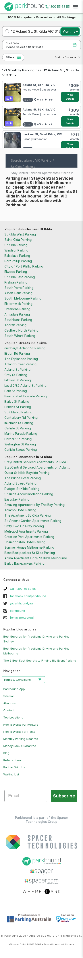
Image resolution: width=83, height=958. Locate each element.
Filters (10, 57)
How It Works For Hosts (19, 731)
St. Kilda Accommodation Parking (28, 494)
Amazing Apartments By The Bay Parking (34, 505)
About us (9, 703)
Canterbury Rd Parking (21, 417)
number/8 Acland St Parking (24, 348)
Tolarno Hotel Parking (20, 510)
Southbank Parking (18, 320)
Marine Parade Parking (20, 433)
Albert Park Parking (18, 293)
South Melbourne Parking (22, 298)
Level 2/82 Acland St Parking (25, 385)
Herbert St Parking (18, 439)
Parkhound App (14, 689)
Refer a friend (13, 760)
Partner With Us (14, 767)
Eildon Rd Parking (17, 353)
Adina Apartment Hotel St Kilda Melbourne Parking (41, 558)
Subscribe (64, 796)
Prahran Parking (15, 282)
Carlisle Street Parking (20, 449)
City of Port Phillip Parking (23, 266)
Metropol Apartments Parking (26, 531)
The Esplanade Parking (21, 359)
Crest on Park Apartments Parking (29, 537)
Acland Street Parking (20, 364)
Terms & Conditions (17, 679)
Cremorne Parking (17, 309)
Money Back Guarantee (19, 746)
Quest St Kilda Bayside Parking (27, 473)
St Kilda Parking (15, 245)
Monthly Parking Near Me (20, 739)
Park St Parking (15, 391)
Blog (6, 753)
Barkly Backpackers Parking (24, 563)
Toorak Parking (15, 325)
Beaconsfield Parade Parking (25, 396)
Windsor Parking (16, 250)
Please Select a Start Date (24, 47)
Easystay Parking (16, 499)
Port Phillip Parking (18, 261)
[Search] (6, 31)
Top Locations (13, 717)
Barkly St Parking (16, 401)
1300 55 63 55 (59, 6)
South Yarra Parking (18, 288)
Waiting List (11, 774)
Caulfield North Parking (21, 330)
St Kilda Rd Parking (18, 412)
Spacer (69, 944)
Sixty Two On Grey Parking (24, 526)
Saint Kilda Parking (18, 240)
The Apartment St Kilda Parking (27, 515)
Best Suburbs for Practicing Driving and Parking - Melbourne (37, 651)
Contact (8, 710)
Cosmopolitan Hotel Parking (24, 542)
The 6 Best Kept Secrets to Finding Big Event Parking (39, 660)
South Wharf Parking (19, 336)
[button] (66, 57)
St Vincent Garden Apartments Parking (32, 521)
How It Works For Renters (20, 724)
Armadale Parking (17, 314)
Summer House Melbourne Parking (29, 547)
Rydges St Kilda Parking (21, 489)
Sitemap (9, 696)
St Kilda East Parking (19, 277)
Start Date (12, 43)
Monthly (68, 31)
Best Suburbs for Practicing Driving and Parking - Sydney (37, 639)
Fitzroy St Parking (17, 380)
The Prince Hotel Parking (22, 478)
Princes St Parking (17, 407)
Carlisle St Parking (17, 428)
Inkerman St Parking (18, 423)
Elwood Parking (15, 272)
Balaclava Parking (17, 256)
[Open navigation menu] (75, 7)
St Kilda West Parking (20, 234)
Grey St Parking (15, 375)
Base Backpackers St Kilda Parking (29, 553)
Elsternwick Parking (18, 304)
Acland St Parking (17, 369)
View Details (70, 96)
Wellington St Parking (20, 444)
